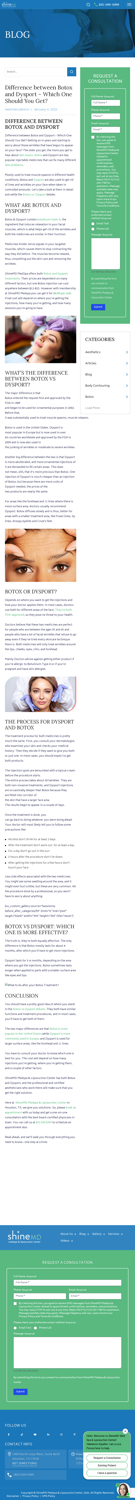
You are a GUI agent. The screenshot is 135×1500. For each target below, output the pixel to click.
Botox (38, 155)
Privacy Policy (30, 1496)
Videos (64, 1241)
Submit (98, 307)
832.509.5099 (44, 1122)
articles (90, 363)
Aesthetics (92, 352)
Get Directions (24, 1463)
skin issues (26, 155)
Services (113, 1234)
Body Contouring (97, 386)
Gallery (97, 1234)
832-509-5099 (109, 4)
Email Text (102, 223)
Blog (88, 374)
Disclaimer (13, 1496)
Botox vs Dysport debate (29, 1009)
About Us (66, 1234)
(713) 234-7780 (94, 1310)
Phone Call (102, 229)
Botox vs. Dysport (34, 194)
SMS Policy (48, 1496)
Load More (92, 408)
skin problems (14, 165)
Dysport (39, 180)
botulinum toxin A (49, 219)
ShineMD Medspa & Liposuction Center (40, 1103)
